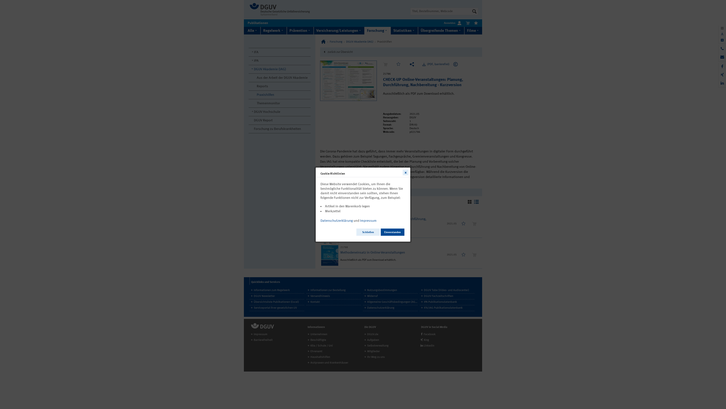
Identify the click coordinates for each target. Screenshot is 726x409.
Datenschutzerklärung (336, 220)
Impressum (368, 220)
